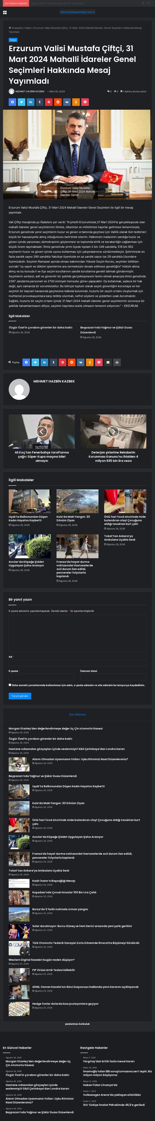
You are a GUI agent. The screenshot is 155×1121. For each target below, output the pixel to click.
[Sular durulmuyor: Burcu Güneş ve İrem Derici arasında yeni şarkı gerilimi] (19, 931)
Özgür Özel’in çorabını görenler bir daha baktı (40, 327)
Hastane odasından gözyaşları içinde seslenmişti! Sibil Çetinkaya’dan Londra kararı (79, 3)
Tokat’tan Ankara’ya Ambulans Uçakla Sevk (119, 538)
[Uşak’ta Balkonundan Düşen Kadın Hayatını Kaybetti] (30, 501)
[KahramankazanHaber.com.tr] (77, 12)
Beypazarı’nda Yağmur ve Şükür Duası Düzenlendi (43, 776)
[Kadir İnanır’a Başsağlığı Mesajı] (19, 883)
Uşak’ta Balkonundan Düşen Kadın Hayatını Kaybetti (28, 518)
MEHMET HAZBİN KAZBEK (30, 91)
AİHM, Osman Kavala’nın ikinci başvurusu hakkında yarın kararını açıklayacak (85, 987)
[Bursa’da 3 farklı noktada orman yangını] (19, 914)
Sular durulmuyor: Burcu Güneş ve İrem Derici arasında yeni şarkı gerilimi (82, 926)
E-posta (14, 670)
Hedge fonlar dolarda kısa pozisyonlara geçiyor (65, 1004)
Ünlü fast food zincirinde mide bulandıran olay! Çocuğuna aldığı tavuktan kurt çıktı (125, 520)
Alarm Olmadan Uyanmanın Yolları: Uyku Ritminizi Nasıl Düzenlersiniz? (80, 759)
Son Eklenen (77, 714)
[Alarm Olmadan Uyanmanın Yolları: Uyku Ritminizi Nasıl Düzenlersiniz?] (19, 764)
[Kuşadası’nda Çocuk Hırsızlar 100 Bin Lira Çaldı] (19, 897)
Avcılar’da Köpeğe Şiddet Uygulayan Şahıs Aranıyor (26, 563)
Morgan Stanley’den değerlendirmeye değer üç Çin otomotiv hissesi (56, 728)
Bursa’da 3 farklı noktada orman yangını (60, 909)
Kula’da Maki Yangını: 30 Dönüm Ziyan (73, 518)
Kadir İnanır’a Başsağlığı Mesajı (53, 881)
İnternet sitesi (88, 670)
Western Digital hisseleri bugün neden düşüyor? (42, 960)
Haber (28, 27)
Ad (11, 656)
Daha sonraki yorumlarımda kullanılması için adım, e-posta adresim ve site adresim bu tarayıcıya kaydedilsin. (78, 685)
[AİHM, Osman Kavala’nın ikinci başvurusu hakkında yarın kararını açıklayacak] (19, 992)
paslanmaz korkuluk (77, 1023)
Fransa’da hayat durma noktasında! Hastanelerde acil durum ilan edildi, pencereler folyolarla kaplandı (75, 569)
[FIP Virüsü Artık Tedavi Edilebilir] (19, 975)
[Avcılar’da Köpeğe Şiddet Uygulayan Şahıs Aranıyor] (30, 546)
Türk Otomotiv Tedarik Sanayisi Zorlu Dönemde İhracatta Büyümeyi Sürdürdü (85, 943)
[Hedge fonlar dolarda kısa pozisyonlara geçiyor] (19, 1009)
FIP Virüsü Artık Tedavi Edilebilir (53, 970)
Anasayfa (16, 27)
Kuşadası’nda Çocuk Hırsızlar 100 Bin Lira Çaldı (64, 892)
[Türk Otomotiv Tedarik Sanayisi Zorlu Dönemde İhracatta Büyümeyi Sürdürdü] (19, 948)
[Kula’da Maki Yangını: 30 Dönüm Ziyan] (78, 501)
